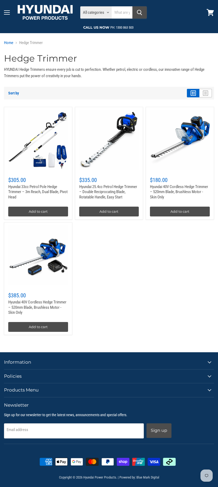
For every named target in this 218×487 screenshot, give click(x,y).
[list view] (205, 93)
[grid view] (193, 93)
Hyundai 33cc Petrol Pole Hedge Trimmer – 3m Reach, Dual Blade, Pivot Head (38, 191)
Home (8, 43)
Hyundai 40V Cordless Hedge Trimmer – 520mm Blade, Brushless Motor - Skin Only (179, 191)
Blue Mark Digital (147, 477)
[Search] (139, 12)
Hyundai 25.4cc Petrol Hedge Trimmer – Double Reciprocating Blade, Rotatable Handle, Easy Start (108, 191)
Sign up (159, 430)
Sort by (13, 93)
